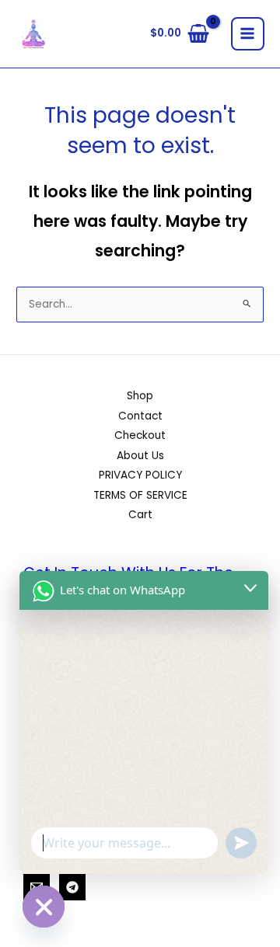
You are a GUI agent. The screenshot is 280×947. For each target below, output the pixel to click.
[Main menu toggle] (247, 33)
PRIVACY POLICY (140, 475)
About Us (140, 455)
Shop (140, 395)
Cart (140, 514)
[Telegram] (72, 887)
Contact (140, 416)
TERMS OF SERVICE (140, 495)
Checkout (140, 435)
